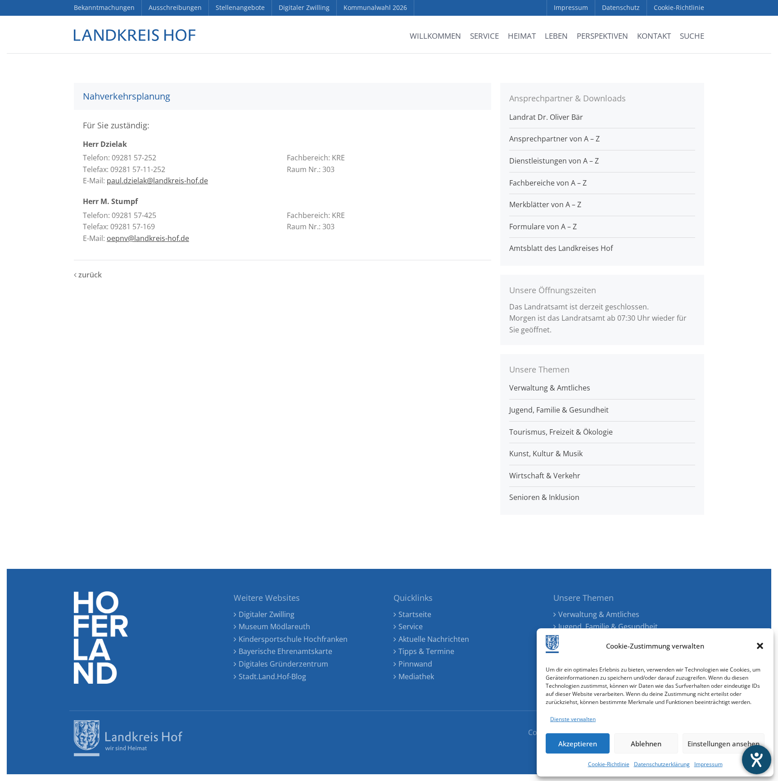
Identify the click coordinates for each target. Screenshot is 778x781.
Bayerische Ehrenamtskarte (285, 651)
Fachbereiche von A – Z (548, 183)
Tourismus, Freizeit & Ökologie (561, 432)
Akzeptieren (577, 743)
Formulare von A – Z (543, 227)
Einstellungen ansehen (724, 743)
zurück (89, 275)
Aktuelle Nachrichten (433, 639)
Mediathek (416, 676)
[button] (759, 645)
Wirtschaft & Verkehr (544, 476)
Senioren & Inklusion (544, 497)
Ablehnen (646, 743)
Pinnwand (415, 664)
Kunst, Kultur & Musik (546, 454)
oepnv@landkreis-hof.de (148, 238)
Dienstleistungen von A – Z (554, 161)
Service (410, 626)
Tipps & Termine (426, 651)
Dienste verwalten (573, 719)
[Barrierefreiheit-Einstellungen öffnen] (756, 759)
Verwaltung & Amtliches (549, 388)
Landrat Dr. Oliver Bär (546, 117)
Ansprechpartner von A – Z (554, 139)
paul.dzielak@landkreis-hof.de (157, 181)
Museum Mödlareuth (274, 626)
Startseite (414, 614)
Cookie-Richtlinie (608, 764)
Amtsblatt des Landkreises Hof (561, 248)
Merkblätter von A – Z (545, 204)
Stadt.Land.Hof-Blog (272, 676)
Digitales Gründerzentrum (283, 664)
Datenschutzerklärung (662, 764)
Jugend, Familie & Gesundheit (559, 410)
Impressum (708, 764)
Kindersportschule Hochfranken (293, 639)
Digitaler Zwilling (266, 614)
